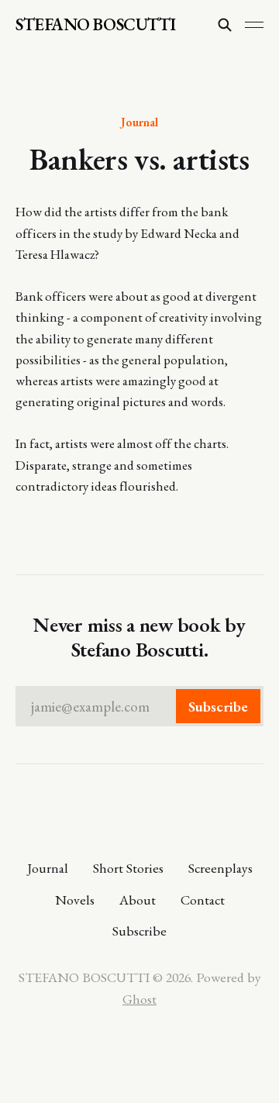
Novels (75, 899)
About (137, 899)
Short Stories (128, 868)
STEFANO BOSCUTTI (96, 24)
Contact (203, 899)
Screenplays (220, 868)
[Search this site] (224, 24)
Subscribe (139, 930)
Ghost (139, 999)
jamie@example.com (139, 706)
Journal (139, 121)
